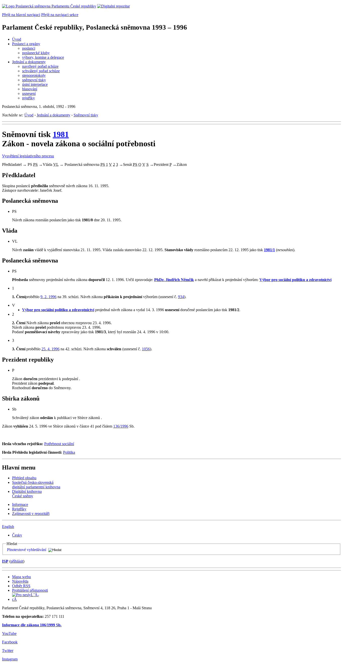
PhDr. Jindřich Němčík (174, 280)
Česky (17, 535)
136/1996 (120, 426)
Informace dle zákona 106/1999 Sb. (32, 625)
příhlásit (17, 561)
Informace (20, 504)
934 (181, 297)
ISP (5, 561)
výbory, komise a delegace (43, 57)
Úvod (16, 39)
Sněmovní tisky (86, 115)
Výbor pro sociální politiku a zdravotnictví (295, 280)
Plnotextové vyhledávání (26, 550)
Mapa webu (21, 577)
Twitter (7, 650)
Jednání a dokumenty (29, 62)
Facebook (10, 642)
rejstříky (28, 98)
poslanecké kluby (36, 53)
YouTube (9, 633)
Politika (69, 452)
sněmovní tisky (34, 80)
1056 (146, 349)
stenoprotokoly (34, 75)
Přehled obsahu (24, 478)
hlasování (29, 89)
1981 (61, 134)
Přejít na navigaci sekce (59, 15)
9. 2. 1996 (48, 297)
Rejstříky (19, 509)
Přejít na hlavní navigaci (21, 15)
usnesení (29, 93)
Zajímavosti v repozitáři (30, 513)
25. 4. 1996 (50, 349)
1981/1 (269, 250)
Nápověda (20, 581)
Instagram (10, 659)
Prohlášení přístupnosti (30, 590)
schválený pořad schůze (41, 71)
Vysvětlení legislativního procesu (28, 156)
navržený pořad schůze (40, 66)
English (8, 526)
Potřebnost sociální (59, 444)
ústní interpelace (35, 84)
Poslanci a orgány (26, 44)
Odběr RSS (21, 586)
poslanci (28, 48)
